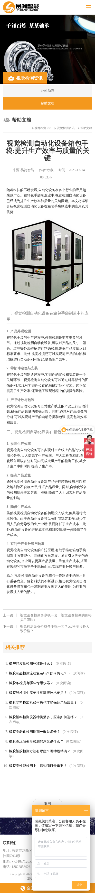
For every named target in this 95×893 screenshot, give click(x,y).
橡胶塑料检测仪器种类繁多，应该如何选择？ (43, 717)
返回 (47, 804)
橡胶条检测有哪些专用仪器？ (31, 683)
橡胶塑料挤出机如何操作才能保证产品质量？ (43, 702)
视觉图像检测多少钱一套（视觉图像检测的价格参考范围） (47, 618)
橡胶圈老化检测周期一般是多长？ (34, 732)
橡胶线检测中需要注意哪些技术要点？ (38, 693)
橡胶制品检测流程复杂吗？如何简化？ (38, 673)
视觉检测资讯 (66, 128)
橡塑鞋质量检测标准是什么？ (31, 663)
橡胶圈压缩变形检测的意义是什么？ (36, 741)
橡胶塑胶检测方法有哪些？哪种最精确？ (39, 751)
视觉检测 (40, 128)
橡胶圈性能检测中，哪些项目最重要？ (38, 766)
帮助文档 (86, 128)
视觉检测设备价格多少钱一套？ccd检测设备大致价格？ (46, 629)
